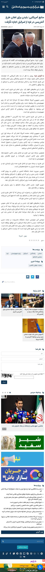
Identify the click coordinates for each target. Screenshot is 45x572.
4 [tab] (2, 392)
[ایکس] (38, 554)
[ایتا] (20, 554)
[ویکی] (24, 557)
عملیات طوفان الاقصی (35, 265)
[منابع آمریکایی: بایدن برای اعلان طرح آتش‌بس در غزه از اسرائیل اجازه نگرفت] (22, 43)
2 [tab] (7, 392)
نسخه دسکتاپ (22, 547)
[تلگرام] (41, 554)
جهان (25, 236)
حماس (40, 253)
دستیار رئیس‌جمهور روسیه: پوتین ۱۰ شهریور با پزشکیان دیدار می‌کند (22, 527)
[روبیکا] (34, 554)
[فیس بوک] (10, 554)
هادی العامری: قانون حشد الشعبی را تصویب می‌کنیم (26, 505)
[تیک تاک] (6, 554)
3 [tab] (5, 392)
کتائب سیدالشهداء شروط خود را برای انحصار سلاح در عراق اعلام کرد (22, 508)
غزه (7, 253)
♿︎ (40, 567)
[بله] (27, 554)
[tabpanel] (22, 413)
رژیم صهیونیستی (16, 253)
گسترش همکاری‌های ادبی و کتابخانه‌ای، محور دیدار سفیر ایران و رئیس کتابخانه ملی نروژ (23, 498)
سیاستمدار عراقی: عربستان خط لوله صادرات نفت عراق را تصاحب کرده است (22, 512)
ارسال (4, 382)
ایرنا (26, 7)
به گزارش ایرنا (39, 76)
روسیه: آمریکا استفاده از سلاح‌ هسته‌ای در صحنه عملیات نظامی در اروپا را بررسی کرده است (21, 518)
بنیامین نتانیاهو (37, 257)
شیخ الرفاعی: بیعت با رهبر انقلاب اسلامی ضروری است (26, 502)
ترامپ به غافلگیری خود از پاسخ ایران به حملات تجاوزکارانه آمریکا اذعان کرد (21, 490)
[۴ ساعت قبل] (22, 409)
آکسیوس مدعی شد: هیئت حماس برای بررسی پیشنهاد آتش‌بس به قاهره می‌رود (33, 337)
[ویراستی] (13, 554)
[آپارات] (31, 554)
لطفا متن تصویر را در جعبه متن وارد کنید (32, 374)
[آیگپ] (24, 554)
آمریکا (20, 236)
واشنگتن (32, 253)
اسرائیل (25, 253)
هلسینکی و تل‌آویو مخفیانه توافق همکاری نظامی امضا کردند (24, 494)
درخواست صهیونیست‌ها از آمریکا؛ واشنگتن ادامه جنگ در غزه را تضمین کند (34, 312)
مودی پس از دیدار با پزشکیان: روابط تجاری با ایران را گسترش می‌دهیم (24, 523)
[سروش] (17, 554)
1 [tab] (10, 392)
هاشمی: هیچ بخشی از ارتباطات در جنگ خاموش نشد (27, 426)
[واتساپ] (20, 557)
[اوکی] (3, 554)
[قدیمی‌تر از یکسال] (33, 300)
